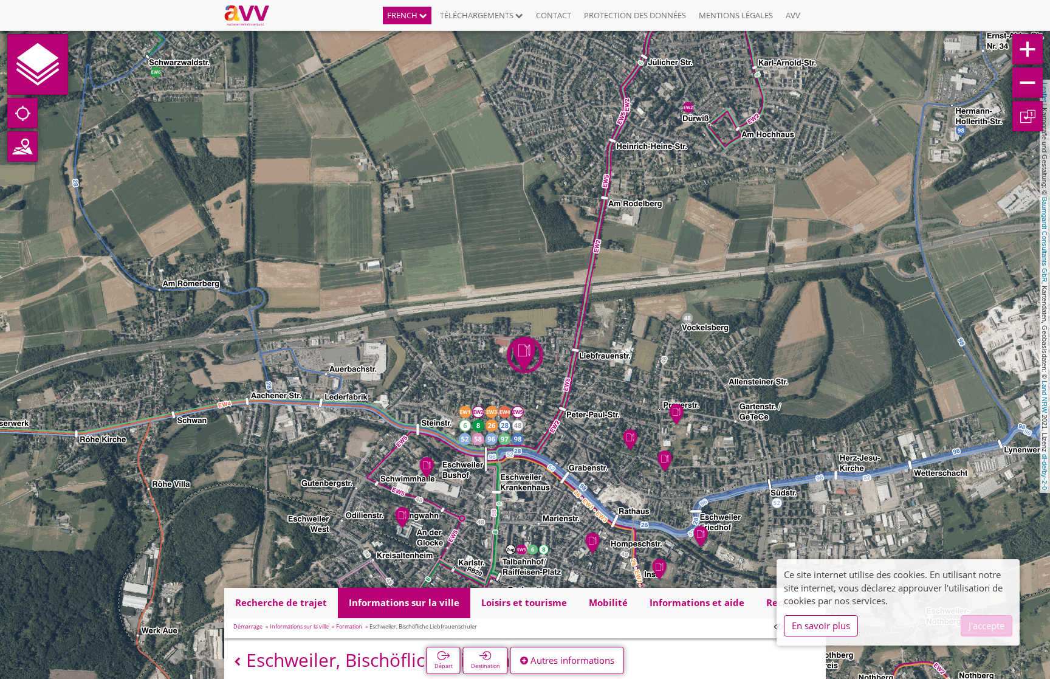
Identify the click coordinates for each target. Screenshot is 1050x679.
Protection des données (635, 15)
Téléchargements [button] (477, 15)
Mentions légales (736, 15)
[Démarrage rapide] (37, 64)
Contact (553, 15)
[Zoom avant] (1027, 49)
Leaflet (1044, 92)
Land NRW (1044, 397)
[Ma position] (22, 113)
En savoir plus (821, 625)
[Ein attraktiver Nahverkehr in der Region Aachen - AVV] (251, 15)
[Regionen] (22, 146)
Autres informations (571, 660)
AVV (793, 15)
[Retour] (237, 662)
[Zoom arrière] (1027, 82)
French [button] (403, 15)
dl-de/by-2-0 (1044, 472)
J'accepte (986, 625)
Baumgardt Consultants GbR (1044, 239)
